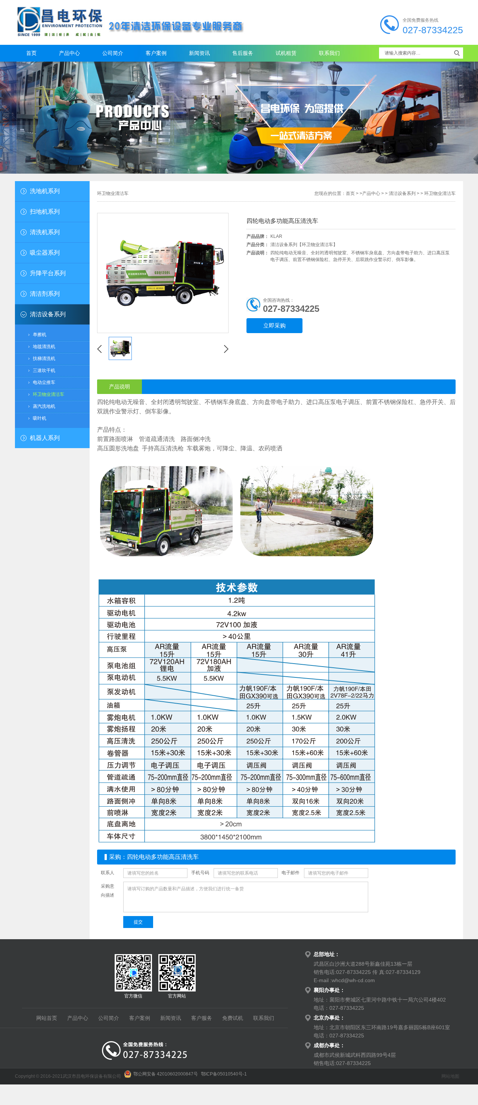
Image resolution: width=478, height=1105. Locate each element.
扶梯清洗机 (44, 358)
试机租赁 (286, 53)
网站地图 (450, 1076)
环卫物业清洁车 (48, 394)
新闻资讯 (199, 53)
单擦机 (39, 334)
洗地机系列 (45, 191)
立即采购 (274, 326)
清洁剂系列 (45, 294)
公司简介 (112, 53)
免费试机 (232, 1018)
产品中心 (69, 53)
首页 (31, 53)
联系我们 (329, 53)
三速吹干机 (44, 370)
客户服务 (201, 1018)
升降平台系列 (48, 273)
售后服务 (242, 53)
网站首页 (46, 1018)
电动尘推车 (44, 382)
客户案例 (156, 53)
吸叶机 (39, 418)
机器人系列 (45, 438)
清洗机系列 (45, 232)
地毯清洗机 (44, 346)
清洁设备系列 (48, 314)
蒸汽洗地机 (44, 406)
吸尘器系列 (45, 252)
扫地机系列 (45, 211)
